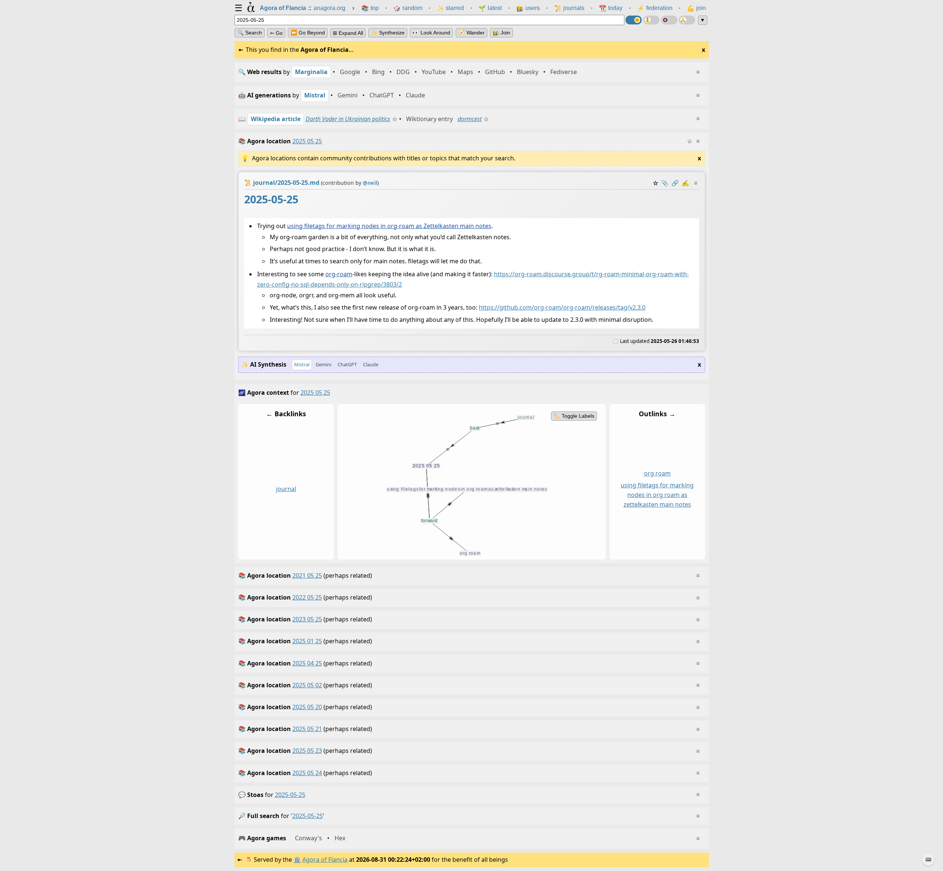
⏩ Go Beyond (307, 33)
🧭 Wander (471, 33)
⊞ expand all (348, 33)
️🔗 (675, 183)
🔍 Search (249, 33)
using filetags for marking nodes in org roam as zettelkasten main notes (657, 494)
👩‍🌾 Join (501, 33)
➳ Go (276, 33)
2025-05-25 (290, 795)
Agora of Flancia (325, 859)
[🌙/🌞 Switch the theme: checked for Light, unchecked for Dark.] (633, 20)
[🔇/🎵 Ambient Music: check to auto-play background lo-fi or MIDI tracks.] (669, 20)
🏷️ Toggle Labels (573, 416)
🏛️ (297, 859)
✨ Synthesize (388, 33)
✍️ (685, 183)
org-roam (338, 274)
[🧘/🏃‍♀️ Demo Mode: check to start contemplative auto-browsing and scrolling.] (651, 20)
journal (286, 489)
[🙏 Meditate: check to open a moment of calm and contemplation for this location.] (687, 20)
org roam (657, 473)
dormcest (470, 119)
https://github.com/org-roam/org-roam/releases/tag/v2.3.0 (562, 307)
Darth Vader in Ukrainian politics (348, 119)
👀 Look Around (431, 33)
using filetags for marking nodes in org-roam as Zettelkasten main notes (389, 226)
